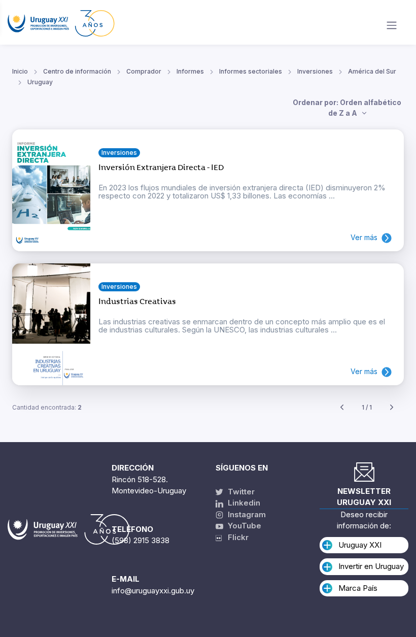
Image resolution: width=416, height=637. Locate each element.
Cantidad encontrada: (47, 407)
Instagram (246, 514)
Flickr (235, 537)
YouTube (243, 525)
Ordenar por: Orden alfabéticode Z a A (347, 107)
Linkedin (243, 503)
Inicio (20, 71)
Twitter (240, 491)
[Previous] (342, 408)
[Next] (391, 408)
